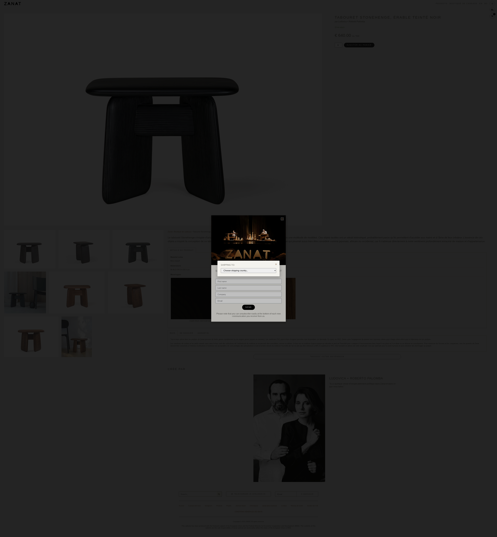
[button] (276, 264)
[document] (248, 268)
